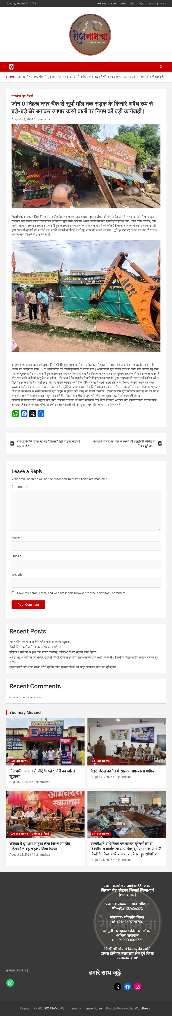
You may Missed (25, 712)
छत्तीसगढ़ (101, 3)
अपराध (151, 3)
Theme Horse (92, 1008)
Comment (20, 487)
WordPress (142, 1008)
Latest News (19, 761)
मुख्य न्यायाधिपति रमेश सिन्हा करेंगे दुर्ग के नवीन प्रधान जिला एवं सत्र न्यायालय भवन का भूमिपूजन (62, 667)
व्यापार (163, 3)
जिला (123, 3)
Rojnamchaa (42, 782)
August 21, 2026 (101, 859)
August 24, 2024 (22, 119)
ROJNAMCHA (54, 1008)
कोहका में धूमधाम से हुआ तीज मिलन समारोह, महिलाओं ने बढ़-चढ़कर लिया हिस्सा (52, 652)
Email (16, 556)
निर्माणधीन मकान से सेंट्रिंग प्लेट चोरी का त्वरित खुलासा (39, 642)
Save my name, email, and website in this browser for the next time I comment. (71, 593)
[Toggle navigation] (11, 67)
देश (132, 3)
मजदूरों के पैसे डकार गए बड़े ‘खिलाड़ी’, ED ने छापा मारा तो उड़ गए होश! (48, 444)
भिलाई (30, 96)
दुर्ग (23, 96)
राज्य (113, 3)
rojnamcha (43, 119)
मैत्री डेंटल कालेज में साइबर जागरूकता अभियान (36, 647)
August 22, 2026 (20, 782)
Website (17, 574)
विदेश (140, 3)
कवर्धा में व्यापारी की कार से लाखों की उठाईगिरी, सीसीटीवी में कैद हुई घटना (124, 444)
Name (17, 537)
